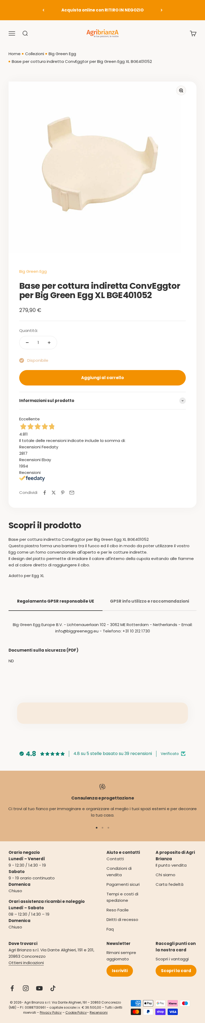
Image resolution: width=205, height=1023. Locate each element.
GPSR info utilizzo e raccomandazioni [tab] (149, 601)
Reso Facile (118, 910)
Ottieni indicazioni (26, 962)
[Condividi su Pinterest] (62, 492)
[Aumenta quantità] (49, 342)
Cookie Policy (76, 1012)
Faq (110, 929)
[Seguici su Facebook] (12, 988)
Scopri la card (176, 970)
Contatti (115, 859)
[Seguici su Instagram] (25, 988)
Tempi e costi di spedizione (122, 897)
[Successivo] (162, 10)
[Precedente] (43, 10)
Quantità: (28, 330)
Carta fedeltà (169, 884)
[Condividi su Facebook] (44, 492)
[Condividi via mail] (71, 492)
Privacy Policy (51, 1012)
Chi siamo (165, 875)
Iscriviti (120, 970)
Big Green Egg (62, 53)
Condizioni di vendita (119, 872)
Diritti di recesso (122, 919)
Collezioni (34, 53)
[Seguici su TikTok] (53, 988)
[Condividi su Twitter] (53, 492)
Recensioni (99, 1012)
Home (15, 53)
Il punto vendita (171, 865)
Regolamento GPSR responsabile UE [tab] (55, 601)
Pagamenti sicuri (123, 884)
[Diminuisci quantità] (27, 342)
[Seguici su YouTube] (39, 988)
